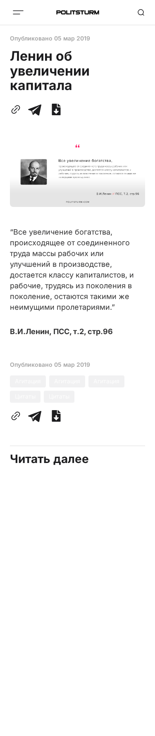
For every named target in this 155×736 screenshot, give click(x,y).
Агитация (28, 381)
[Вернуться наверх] (138, 727)
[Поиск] (141, 12)
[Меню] (18, 12)
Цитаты (25, 396)
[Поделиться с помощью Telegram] (35, 109)
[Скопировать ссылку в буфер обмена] (17, 109)
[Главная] (77, 12)
